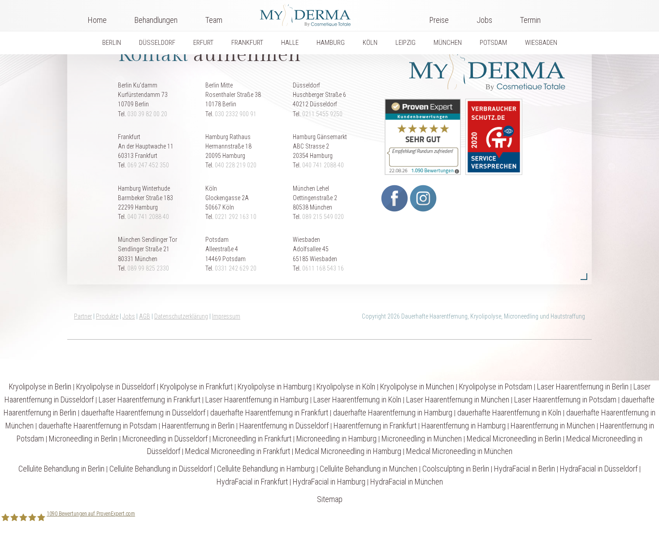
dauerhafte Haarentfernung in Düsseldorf (143, 412)
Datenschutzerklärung (181, 316)
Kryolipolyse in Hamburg (275, 386)
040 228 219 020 (235, 165)
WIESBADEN (541, 43)
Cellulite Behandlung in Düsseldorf (160, 468)
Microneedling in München (422, 438)
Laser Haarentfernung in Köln (357, 399)
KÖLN (370, 43)
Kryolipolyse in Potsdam (495, 386)
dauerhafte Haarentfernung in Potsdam (98, 425)
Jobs (484, 20)
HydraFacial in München (406, 481)
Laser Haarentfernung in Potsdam (565, 399)
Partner (83, 316)
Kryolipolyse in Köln (345, 386)
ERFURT (203, 43)
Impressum (226, 316)
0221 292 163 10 (235, 216)
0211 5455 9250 (322, 114)
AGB (144, 316)
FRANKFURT (247, 43)
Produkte (107, 316)
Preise (439, 20)
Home (97, 20)
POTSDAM (493, 43)
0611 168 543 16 (323, 268)
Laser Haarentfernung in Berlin (583, 386)
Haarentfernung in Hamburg (463, 425)
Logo (326, 13)
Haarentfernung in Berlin (198, 425)
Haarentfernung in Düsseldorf (284, 425)
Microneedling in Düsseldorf (165, 438)
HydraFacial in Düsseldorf (598, 468)
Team (213, 20)
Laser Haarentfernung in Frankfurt (149, 399)
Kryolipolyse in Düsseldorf (115, 386)
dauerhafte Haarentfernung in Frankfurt (269, 412)
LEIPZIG (405, 43)
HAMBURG (330, 43)
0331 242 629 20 (235, 268)
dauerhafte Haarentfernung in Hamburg (392, 412)
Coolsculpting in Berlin (455, 468)
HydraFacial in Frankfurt (252, 481)
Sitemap (330, 499)
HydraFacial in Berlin (524, 468)
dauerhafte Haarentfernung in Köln (509, 412)
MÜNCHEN (448, 43)
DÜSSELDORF (157, 43)
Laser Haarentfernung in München (457, 399)
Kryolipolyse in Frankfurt (196, 386)
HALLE (290, 43)
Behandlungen (156, 20)
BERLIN (111, 43)
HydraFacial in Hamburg (329, 481)
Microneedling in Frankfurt (251, 438)
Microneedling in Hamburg (336, 438)
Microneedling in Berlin (83, 438)
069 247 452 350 (148, 165)
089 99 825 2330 (148, 268)
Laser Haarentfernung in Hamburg (256, 399)
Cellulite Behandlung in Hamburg (266, 468)
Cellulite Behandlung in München (368, 468)
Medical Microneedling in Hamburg (348, 451)
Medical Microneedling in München (459, 451)
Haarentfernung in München (553, 425)
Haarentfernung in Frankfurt (375, 425)
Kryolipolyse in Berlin (40, 386)
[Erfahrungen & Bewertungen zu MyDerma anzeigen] (420, 136)
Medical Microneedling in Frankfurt (237, 451)
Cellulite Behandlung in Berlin (61, 468)
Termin (530, 20)
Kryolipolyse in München (417, 386)
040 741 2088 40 (323, 165)
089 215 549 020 (323, 216)
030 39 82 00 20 (147, 114)
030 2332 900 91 (235, 114)
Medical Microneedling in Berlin (514, 438)
